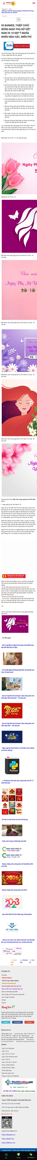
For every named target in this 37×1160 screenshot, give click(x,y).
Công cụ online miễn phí (8, 1065)
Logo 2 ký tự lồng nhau (8, 1048)
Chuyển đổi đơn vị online (8, 1067)
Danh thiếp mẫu (14, 962)
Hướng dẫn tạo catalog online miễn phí (25, 1041)
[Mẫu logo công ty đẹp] (19, 556)
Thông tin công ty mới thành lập (10, 1076)
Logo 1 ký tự (5, 1051)
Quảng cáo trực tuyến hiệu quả (21, 1035)
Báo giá (31, 961)
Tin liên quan (6, 638)
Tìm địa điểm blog (6, 1070)
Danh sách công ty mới (8, 1073)
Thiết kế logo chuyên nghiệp (10, 980)
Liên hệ (4, 1003)
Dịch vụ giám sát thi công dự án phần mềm (13, 994)
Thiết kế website (7, 978)
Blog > (10, 9)
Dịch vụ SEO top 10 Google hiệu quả (12, 989)
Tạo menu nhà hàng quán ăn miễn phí (17, 1036)
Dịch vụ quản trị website (8, 997)
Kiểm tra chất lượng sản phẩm (10, 991)
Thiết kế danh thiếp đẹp (9, 983)
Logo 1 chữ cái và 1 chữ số (9, 1062)
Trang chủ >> (5, 9)
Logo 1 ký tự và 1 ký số (8, 1054)
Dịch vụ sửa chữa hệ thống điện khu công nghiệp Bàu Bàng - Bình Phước (17, 613)
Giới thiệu (4, 975)
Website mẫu (24, 961)
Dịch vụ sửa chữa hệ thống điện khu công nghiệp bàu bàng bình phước (17, 1038)
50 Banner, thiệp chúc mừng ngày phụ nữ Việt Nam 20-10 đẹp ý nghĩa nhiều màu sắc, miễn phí (17, 11)
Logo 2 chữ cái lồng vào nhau (9, 1056)
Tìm (19, 19)
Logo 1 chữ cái (6, 1059)
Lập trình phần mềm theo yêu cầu (11, 986)
